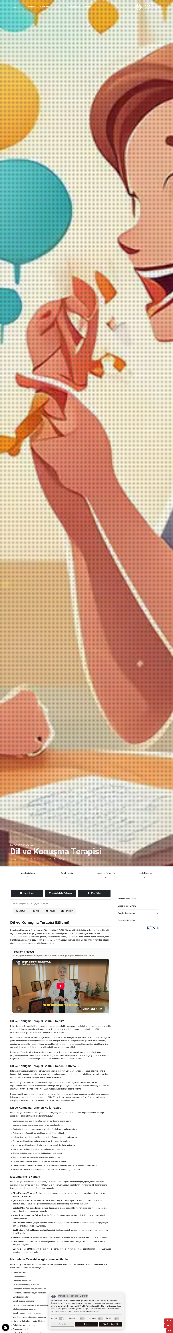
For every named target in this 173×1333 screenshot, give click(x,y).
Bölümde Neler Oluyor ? (127, 899)
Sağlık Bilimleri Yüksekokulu (41, 859)
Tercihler (62, 1324)
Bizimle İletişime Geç (126, 920)
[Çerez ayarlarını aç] (5, 1327)
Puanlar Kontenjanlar (126, 913)
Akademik (30, 7)
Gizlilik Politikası (73, 1311)
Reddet (86, 1324)
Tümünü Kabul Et (110, 1324)
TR (168, 1325)
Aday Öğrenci (74, 7)
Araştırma (44, 7)
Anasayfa (14, 859)
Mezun (88, 7)
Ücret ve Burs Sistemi (127, 906)
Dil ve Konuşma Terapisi (63, 859)
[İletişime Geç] (168, 1320)
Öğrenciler (58, 7)
